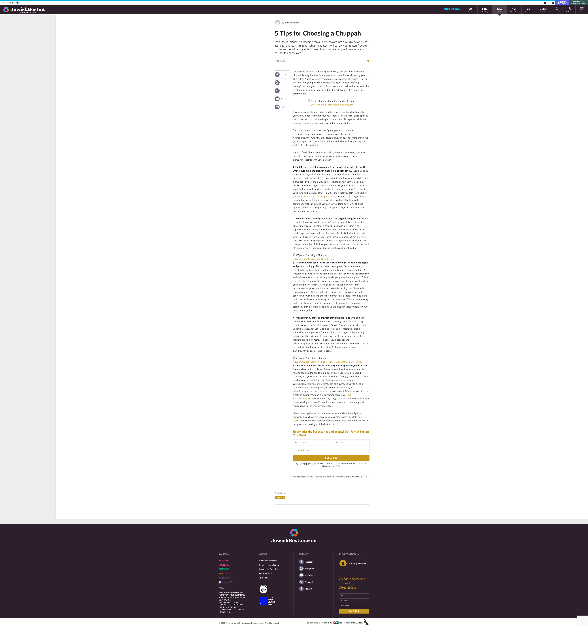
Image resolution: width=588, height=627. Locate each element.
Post (283, 83)
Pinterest (309, 582)
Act (514, 9)
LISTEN (543, 9)
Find (485, 9)
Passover (223, 592)
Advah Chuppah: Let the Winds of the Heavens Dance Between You (327, 361)
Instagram (309, 568)
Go (470, 9)
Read (499, 9)
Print (284, 107)
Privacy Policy (265, 573)
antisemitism (451, 9)
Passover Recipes (235, 592)
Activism (224, 577)
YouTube (309, 575)
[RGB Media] (338, 623)
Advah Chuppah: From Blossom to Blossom (331, 104)
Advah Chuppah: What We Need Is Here (314, 258)
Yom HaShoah (225, 600)
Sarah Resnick (292, 22)
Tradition (280, 498)
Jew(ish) (223, 560)
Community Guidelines (269, 569)
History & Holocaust (229, 602)
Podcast (308, 589)
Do (529, 9)
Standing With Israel (228, 607)
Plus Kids (224, 569)
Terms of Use (265, 577)
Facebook (309, 562)
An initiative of (9, 3)
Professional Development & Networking (232, 610)
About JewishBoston (268, 560)
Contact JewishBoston (269, 565)
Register (362, 563)
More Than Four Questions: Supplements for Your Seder (232, 596)
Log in (352, 563)
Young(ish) (225, 565)
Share (284, 74)
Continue (354, 611)
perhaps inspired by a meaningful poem (314, 196)
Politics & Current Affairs (231, 605)
